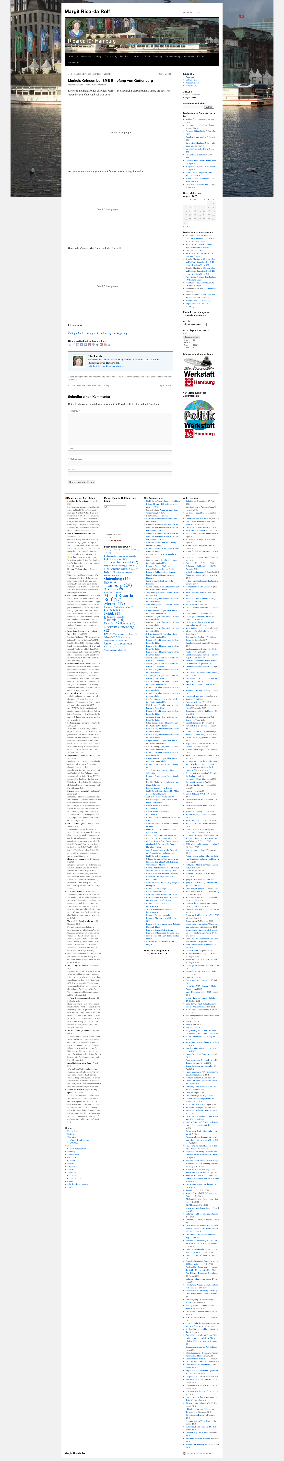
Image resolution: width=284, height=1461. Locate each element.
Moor (129, 607)
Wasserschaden (112, 649)
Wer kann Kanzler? (193, 1077)
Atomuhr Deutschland (191, 94)
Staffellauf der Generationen (196, 119)
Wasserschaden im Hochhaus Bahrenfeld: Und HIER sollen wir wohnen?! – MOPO (201, 238)
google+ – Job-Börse (194, 879)
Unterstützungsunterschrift (115, 647)
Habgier (189, 790)
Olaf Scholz (113, 610)
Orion (188, 977)
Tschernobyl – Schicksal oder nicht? (81, 921)
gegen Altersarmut (193, 820)
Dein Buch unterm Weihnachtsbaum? (200, 125)
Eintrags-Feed (191, 79)
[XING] (73, 345)
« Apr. (185, 226)
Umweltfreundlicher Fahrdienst (198, 1054)
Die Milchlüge (160, 888)
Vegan (72, 1160)
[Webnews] (101, 345)
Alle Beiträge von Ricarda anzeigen (106, 366)
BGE (107, 558)
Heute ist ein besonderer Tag (197, 184)
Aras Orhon (151, 850)
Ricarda (102, 84)
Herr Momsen (191, 604)
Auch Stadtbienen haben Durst (79, 1063)
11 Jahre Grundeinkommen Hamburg (81, 997)
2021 (107, 549)
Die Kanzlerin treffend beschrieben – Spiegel (89, 73)
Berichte (124, 56)
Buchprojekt (72, 1166)
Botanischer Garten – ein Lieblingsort (200, 1036)
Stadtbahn (125, 637)
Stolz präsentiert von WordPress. (199, 1453)
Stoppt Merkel (165, 73)
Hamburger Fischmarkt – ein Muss (199, 965)
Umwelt (70, 1163)
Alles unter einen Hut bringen (197, 1438)
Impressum (73, 62)
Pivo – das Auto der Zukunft (197, 1391)
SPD (116, 637)
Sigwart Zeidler (152, 805)
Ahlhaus (115, 550)
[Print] (105, 345)
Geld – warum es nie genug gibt (198, 980)
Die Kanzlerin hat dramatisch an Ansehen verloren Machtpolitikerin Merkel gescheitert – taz (202, 1228)
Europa (131, 572)
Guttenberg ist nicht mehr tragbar (198, 1278)
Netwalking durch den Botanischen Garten (202, 1015)
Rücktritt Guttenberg (119, 628)
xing (123, 650)
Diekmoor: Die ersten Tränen (197, 148)
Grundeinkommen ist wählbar (197, 666)
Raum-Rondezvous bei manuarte (198, 944)
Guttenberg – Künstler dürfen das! (199, 1219)
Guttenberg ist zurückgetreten (197, 1255)
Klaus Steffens (152, 574)
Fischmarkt (190, 870)
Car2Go (132, 565)
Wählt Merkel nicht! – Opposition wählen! (202, 844)
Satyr (148, 604)
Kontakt (201, 56)
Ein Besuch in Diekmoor (195, 154)
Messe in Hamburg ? (194, 628)
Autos (107, 553)
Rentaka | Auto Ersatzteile (156, 867)
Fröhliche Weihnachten (113, 575)
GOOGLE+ (74, 1142)
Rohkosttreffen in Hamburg (165, 572)
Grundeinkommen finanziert (197, 643)
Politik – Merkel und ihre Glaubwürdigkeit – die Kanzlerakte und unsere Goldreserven (161, 799)
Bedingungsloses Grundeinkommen (120, 555)
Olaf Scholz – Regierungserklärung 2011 (202, 1184)
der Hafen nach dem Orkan (196, 823)
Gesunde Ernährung (202, 300)
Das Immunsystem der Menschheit (199, 799)
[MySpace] (97, 345)
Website (71, 469)
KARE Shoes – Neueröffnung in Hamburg (202, 1042)
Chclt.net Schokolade (154, 841)
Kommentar (74, 410)
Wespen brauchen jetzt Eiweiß (79, 1030)
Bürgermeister (120, 558)
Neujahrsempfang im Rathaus (197, 814)
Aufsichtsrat (126, 550)
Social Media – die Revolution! (198, 1364)
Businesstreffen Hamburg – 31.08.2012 (201, 953)
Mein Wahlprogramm (78, 1148)
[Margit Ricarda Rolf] (115, 508)
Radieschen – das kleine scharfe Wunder (201, 959)
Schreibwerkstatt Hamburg (88, 56)
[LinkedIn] (85, 345)
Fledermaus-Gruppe (193, 702)
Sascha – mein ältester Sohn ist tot (199, 755)
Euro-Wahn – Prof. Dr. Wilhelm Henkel (201, 971)
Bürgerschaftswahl (121, 561)
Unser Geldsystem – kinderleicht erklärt (201, 1080)
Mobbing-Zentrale (114, 606)
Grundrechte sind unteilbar (196, 137)
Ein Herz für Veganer (194, 782)
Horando (186, 333)
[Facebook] (81, 345)
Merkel (114, 603)
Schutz (108, 637)
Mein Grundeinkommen (76, 953)
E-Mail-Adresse (75, 458)
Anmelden (190, 76)
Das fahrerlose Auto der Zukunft (198, 1385)
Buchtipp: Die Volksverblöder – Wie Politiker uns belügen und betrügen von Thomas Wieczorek (202, 838)
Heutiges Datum (189, 97)
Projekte (70, 1187)
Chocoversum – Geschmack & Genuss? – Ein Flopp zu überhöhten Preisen (162, 844)
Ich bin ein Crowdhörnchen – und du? (200, 631)
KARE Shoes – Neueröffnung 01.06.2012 (202, 1009)
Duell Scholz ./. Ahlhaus (195, 1335)
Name (70, 448)
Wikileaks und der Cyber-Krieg (167, 932)
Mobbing (158, 56)
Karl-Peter (190, 235)
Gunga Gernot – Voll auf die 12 (198, 909)
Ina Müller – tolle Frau (194, 1104)
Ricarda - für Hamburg (119, 623)
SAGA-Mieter (121, 634)
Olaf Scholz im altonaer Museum (198, 1311)
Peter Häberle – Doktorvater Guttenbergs (202, 1273)
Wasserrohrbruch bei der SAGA (198, 1403)
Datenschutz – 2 (76, 1178)
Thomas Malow (124, 640)
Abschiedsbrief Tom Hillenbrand (198, 1379)
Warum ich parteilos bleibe (77, 965)
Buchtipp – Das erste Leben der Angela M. (202, 873)
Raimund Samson (153, 787)
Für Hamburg (111, 56)
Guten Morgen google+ (195, 888)
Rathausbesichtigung (194, 811)
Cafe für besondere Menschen (197, 607)
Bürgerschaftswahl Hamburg (115, 565)
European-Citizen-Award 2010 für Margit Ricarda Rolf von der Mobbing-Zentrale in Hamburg (202, 1163)
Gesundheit (188, 56)
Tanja (148, 592)
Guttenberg (117, 578)
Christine (149, 897)
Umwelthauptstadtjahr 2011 (196, 1358)
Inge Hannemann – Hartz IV (165, 835)
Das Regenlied (191, 613)
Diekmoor (109, 572)
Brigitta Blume (152, 610)
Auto (135, 549)
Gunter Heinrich (152, 829)
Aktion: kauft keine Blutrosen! (197, 684)
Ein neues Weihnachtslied (195, 131)
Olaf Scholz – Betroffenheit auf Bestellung (202, 672)
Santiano (189, 699)
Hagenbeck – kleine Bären (196, 779)
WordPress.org (191, 85)
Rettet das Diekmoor (114, 616)
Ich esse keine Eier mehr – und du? (199, 784)
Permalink (72, 379)
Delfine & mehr (163, 855)
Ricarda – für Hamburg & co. (197, 1444)
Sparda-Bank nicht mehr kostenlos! (199, 1065)
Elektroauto (121, 572)
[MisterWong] (89, 345)
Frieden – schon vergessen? (196, 749)
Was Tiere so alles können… (168, 894)
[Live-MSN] (93, 345)
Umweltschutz (126, 643)
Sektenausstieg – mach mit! (196, 1432)
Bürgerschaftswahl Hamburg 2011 (199, 1426)
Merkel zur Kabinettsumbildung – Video (201, 1207)
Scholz (133, 633)
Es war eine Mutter (74, 891)
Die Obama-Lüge (192, 1095)
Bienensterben (191, 921)
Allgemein (97, 376)
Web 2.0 (189, 1027)
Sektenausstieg (172, 56)
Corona (70, 1181)
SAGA (109, 634)
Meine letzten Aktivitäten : (81, 498)
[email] (109, 345)
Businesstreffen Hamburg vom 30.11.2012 (202, 915)
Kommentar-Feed (192, 82)
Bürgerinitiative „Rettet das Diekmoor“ (201, 166)
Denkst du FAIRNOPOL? (196, 793)
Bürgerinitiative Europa (164, 929)
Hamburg (118, 585)
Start (70, 56)
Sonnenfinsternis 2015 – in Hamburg (200, 711)
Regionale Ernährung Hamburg (198, 690)
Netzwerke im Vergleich (195, 1107)
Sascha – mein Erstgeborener (197, 737)
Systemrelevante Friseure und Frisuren (201, 160)
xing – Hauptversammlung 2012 (198, 992)
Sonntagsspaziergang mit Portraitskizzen (201, 1346)
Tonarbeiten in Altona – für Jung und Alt (201, 1048)
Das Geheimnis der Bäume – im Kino (200, 805)
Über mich (136, 56)
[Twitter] (69, 345)
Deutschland (114, 568)
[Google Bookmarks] (77, 345)
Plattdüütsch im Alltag (194, 696)
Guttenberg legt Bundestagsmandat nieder (202, 1213)
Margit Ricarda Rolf (87, 11)
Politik (147, 56)
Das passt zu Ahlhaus (163, 915)
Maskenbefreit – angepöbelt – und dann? (83, 790)
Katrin (148, 580)
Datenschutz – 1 (76, 1175)
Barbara (149, 891)
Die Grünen (131, 569)
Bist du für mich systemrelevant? (198, 178)
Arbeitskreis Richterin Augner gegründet (201, 1110)
